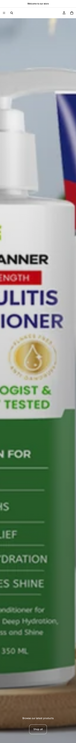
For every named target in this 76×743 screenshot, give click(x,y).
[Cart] (72, 13)
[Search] (12, 13)
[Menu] (4, 13)
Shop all (38, 729)
